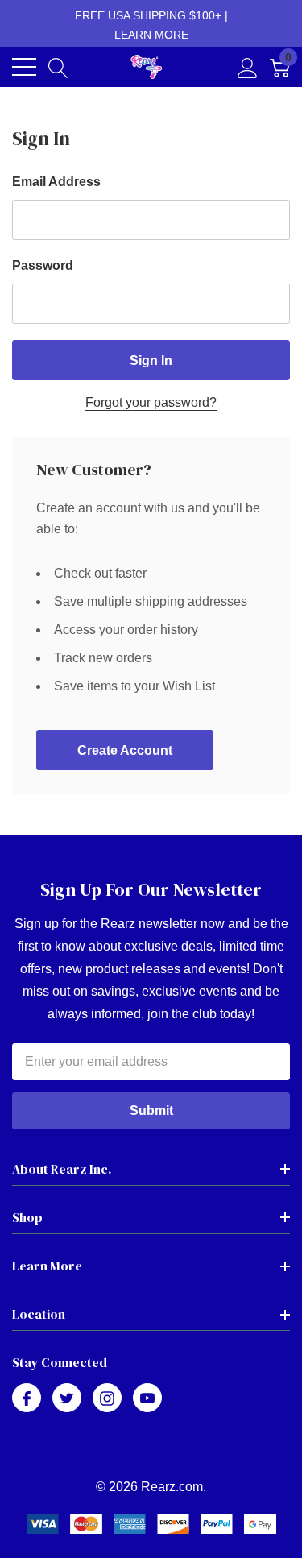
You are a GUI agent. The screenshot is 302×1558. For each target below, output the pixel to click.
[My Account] (248, 67)
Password (42, 265)
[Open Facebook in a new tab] (26, 1398)
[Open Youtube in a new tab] (147, 1398)
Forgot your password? (151, 402)
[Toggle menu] (24, 67)
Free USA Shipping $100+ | (151, 25)
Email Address (56, 182)
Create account (124, 750)
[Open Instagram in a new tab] (107, 1398)
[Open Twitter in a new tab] (67, 1398)
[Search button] (58, 67)
